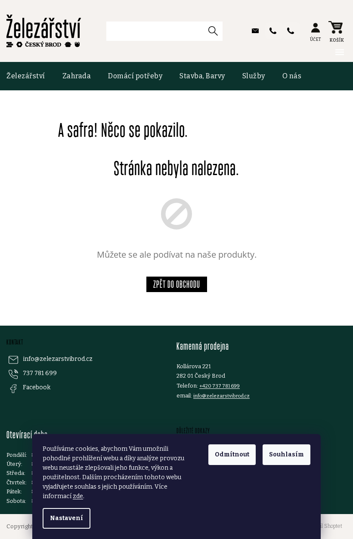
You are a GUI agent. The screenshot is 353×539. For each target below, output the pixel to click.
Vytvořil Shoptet (324, 526)
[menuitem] (30, 76)
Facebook (36, 387)
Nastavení (66, 518)
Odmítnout (232, 454)
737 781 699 (40, 373)
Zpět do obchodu (176, 284)
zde (78, 496)
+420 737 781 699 (219, 386)
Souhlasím (286, 454)
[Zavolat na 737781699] (274, 30)
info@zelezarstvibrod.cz (58, 359)
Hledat (216, 31)
